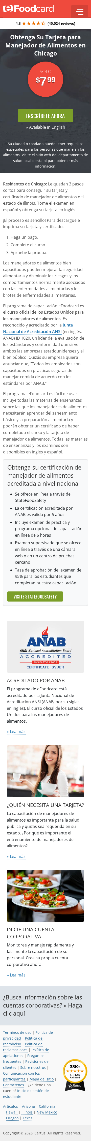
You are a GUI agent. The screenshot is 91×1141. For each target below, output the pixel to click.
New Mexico (47, 1112)
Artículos (10, 1106)
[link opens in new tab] (75, 1075)
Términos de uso (17, 1032)
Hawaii (11, 1112)
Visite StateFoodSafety (35, 597)
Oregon (12, 1118)
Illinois (27, 1112)
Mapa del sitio (42, 1079)
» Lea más (16, 731)
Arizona (28, 1106)
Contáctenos (13, 1084)
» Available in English (45, 127)
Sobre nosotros (33, 1067)
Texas (27, 1118)
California (47, 1106)
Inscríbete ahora (45, 116)
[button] (79, 11)
